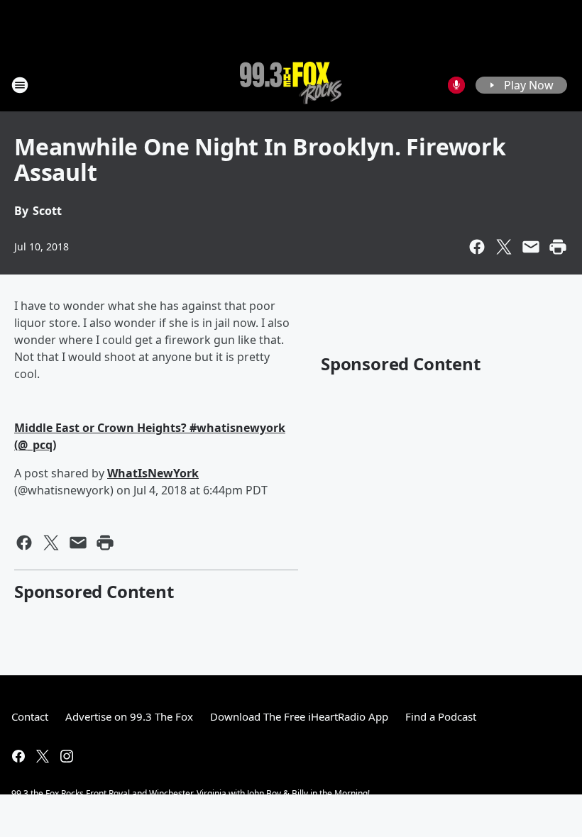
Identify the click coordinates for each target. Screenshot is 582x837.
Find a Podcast (440, 716)
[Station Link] (291, 85)
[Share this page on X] (504, 247)
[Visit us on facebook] (18, 756)
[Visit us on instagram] (66, 756)
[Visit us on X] (42, 756)
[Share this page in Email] (531, 247)
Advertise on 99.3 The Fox (129, 716)
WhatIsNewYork (153, 473)
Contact (29, 716)
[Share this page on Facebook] (477, 247)
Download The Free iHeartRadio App (299, 716)
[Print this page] (558, 247)
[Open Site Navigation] (19, 85)
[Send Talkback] (456, 85)
